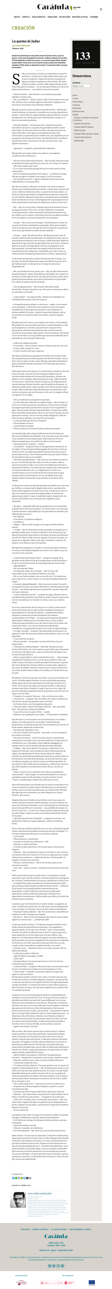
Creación (52, 17)
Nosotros (25, 1229)
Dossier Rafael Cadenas (83, 127)
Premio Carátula (40, 1229)
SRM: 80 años (79, 130)
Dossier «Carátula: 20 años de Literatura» (85, 118)
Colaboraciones (58, 1229)
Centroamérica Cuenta (80, 1229)
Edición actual (80, 17)
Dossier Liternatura (82, 123)
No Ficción (64, 17)
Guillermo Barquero (21, 46)
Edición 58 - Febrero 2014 (21, 1185)
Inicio (17, 17)
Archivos (76, 82)
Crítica (26, 17)
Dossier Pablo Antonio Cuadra (86, 133)
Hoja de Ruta (38, 17)
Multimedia (79, 140)
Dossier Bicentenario (82, 137)
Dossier (94, 17)
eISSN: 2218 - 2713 (56, 1242)
